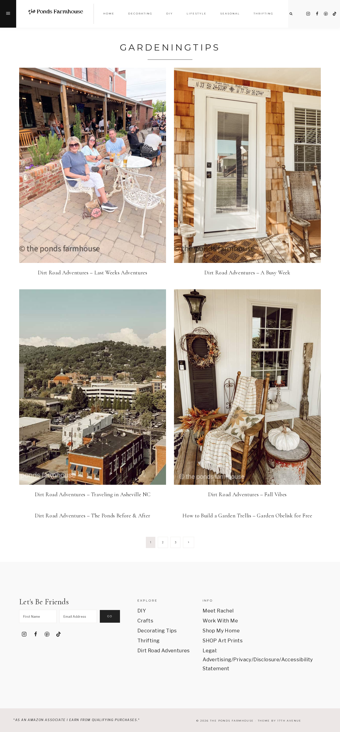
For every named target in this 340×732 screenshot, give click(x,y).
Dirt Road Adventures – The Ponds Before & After (92, 515)
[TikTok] (335, 14)
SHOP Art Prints (223, 641)
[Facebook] (317, 14)
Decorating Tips (157, 631)
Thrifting (148, 641)
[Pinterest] (326, 14)
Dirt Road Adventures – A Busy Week (247, 272)
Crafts (145, 621)
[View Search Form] (291, 14)
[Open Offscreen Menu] (8, 14)
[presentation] (92, 165)
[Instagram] (308, 14)
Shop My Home (221, 631)
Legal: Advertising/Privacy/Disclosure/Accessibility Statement (229, 659)
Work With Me (220, 621)
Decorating (140, 13)
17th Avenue (289, 720)
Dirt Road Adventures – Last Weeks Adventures (92, 272)
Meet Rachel (218, 611)
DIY (141, 611)
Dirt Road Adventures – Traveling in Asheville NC (93, 494)
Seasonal (230, 13)
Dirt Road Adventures (163, 651)
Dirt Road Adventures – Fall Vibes (247, 494)
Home (108, 13)
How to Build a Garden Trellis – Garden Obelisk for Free (247, 515)
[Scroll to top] (329, 670)
